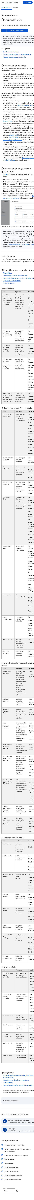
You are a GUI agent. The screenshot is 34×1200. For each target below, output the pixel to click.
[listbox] (9, 1190)
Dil (5, 1188)
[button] (3, 2)
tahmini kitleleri (13, 137)
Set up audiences (9, 1140)
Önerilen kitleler (10, 1159)
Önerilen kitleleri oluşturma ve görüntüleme (17, 54)
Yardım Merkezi (6, 7)
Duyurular (16, 7)
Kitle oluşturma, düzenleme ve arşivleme (16, 1080)
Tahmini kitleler (8, 273)
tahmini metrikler (14, 135)
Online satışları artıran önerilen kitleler (15, 276)
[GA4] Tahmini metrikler (11, 1167)
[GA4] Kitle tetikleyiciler (11, 1171)
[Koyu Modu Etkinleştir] (17, 1190)
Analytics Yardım (12, 3)
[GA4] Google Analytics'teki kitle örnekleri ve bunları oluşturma (18, 1150)
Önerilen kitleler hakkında (11, 52)
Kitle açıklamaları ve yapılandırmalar (14, 57)
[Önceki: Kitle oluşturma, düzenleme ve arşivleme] (4, 30)
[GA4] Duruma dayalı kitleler (13, 1179)
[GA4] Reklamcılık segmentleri (13, 1175)
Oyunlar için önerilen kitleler (11, 281)
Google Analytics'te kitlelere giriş (14, 1145)
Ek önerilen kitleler (9, 283)
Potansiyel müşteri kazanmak (12, 140)
